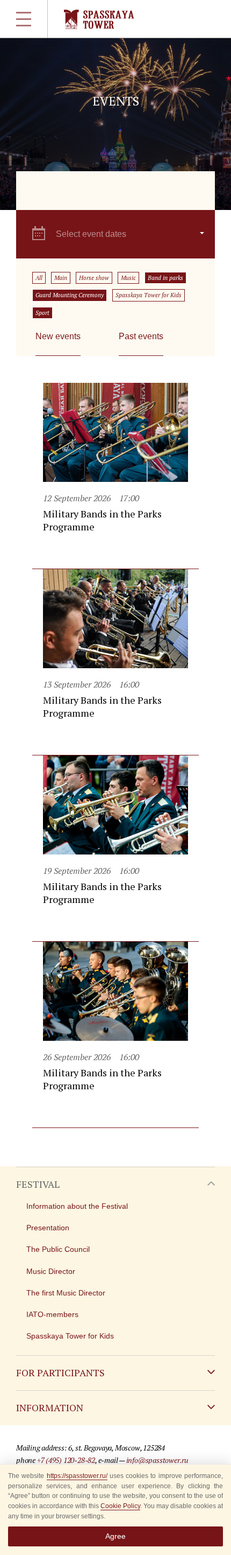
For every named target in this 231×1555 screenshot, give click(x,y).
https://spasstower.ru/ (77, 1476)
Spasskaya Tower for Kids (149, 295)
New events (58, 336)
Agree (115, 1536)
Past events (141, 336)
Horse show (94, 278)
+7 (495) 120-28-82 (66, 1460)
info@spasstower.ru (157, 1460)
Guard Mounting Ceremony (69, 295)
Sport (42, 313)
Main (60, 278)
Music (128, 278)
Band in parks (165, 278)
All (38, 278)
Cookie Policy (120, 1506)
